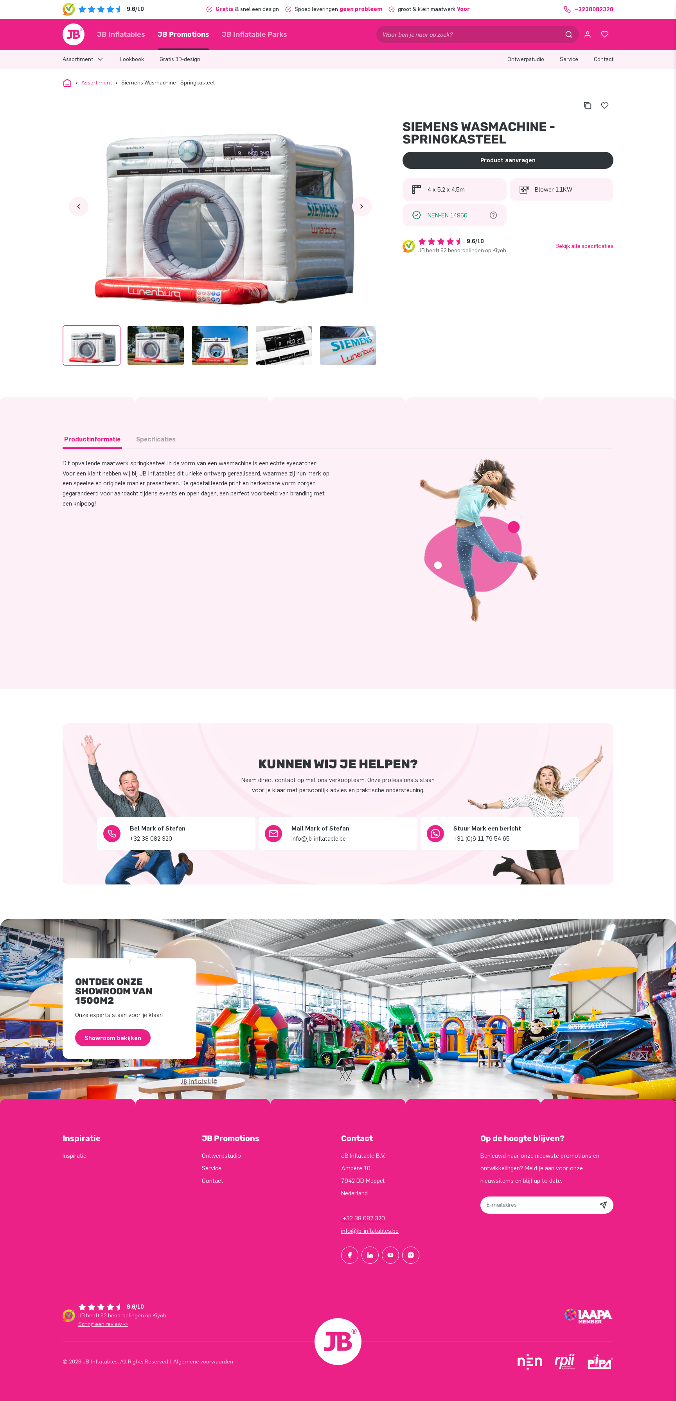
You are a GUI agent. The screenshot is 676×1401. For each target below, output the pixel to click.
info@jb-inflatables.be (370, 1230)
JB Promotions (183, 34)
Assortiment (96, 82)
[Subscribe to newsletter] (603, 1205)
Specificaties (156, 439)
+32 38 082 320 (363, 1218)
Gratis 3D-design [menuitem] (180, 59)
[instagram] (410, 1255)
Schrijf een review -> (103, 1324)
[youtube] (390, 1255)
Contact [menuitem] (603, 59)
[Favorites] (604, 34)
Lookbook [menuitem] (132, 59)
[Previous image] (78, 206)
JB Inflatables (121, 34)
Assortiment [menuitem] (78, 59)
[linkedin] (370, 1255)
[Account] (587, 34)
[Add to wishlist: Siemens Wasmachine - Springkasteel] (604, 105)
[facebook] (349, 1255)
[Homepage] (73, 34)
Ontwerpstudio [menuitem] (525, 59)
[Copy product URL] (587, 105)
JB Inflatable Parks (254, 34)
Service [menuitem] (569, 59)
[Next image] (362, 206)
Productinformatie (92, 439)
